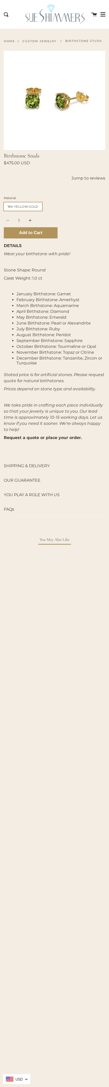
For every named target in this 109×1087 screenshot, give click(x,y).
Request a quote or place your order (42, 437)
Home (9, 41)
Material (10, 198)
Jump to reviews (88, 178)
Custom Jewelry (40, 41)
